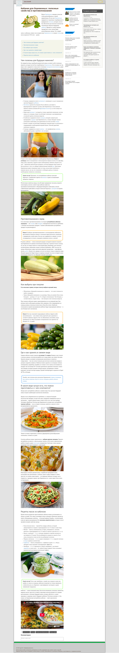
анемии (58, 129)
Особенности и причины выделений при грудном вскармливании (70, 74)
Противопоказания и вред (31, 45)
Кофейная (26, 542)
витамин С (32, 112)
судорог (33, 119)
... (98, 21)
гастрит (33, 223)
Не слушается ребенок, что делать (91, 59)
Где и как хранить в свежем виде (33, 50)
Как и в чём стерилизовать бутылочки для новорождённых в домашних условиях (72, 56)
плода (57, 121)
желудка (40, 223)
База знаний (27, 1)
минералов (50, 67)
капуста (37, 379)
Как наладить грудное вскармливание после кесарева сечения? (72, 82)
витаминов (57, 67)
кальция (43, 118)
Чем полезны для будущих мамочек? (34, 42)
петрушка (46, 379)
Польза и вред (53, 632)
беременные (58, 18)
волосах (44, 177)
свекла (27, 379)
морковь (31, 379)
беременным (48, 65)
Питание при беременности (42, 632)
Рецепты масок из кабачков (31, 55)
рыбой (27, 251)
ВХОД (100, 1)
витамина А (42, 101)
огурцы (53, 377)
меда (26, 541)
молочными (36, 443)
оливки (25, 381)
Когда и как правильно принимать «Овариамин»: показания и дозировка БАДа (92, 48)
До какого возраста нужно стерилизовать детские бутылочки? (71, 48)
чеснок (41, 379)
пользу (59, 33)
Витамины (26, 104)
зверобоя (26, 548)
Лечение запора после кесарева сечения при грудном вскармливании (72, 39)
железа (42, 129)
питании (51, 22)
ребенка (36, 103)
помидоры (58, 377)
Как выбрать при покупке (31, 47)
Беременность (26, 632)
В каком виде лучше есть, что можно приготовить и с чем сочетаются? (43, 52)
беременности (48, 33)
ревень (51, 379)
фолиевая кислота (45, 108)
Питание (33, 632)
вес (53, 166)
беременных (48, 14)
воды (45, 68)
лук (24, 379)
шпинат (56, 379)
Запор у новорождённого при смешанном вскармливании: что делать (72, 65)
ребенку (44, 27)
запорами (54, 188)
